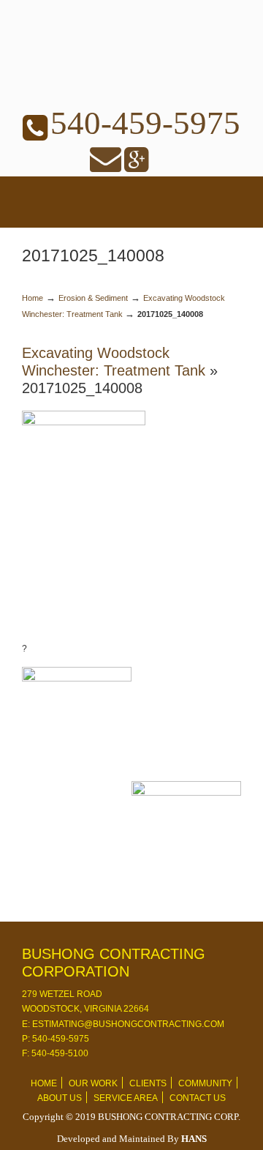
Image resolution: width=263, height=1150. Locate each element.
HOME (44, 1083)
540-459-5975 (145, 123)
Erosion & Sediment (93, 298)
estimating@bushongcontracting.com (127, 1024)
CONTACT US (197, 1098)
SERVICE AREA (126, 1098)
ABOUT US (59, 1098)
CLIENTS (148, 1083)
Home (32, 298)
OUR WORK (93, 1083)
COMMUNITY (205, 1083)
